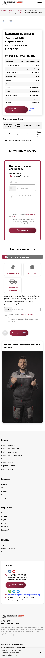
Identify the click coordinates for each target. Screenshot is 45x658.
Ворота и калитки (8, 466)
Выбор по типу (7, 462)
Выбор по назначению (10, 449)
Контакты (4, 527)
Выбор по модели (8, 445)
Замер (3, 498)
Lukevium (19, 644)
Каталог (5, 440)
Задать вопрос (32, 109)
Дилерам (4, 491)
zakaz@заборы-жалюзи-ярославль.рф (24, 595)
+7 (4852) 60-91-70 (21, 176)
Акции (3, 545)
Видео (3, 520)
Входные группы (20, 11)
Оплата (4, 488)
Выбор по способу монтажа (12, 459)
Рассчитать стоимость (12, 109)
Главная (4, 10)
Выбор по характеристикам (11, 455)
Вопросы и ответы (8, 548)
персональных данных (28, 314)
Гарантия (4, 494)
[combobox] (12, 188)
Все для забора (7, 469)
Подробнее (18, 655)
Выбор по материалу (9, 452)
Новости (4, 516)
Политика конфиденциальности (13, 647)
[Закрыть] (40, 653)
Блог (3, 513)
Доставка (4, 484)
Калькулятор (6, 552)
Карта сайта (6, 530)
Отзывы (4, 523)
